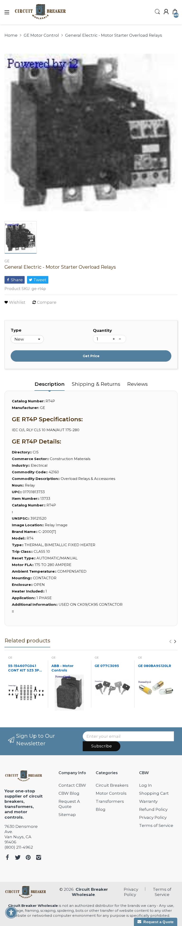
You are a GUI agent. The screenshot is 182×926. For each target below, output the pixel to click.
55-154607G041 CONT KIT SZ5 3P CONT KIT (23, 668)
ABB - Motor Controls (62, 668)
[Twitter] (18, 858)
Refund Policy (153, 809)
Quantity (102, 330)
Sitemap (67, 814)
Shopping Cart (154, 793)
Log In (145, 785)
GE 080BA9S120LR (154, 666)
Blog (100, 809)
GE (7, 261)
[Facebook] (7, 858)
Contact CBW (72, 785)
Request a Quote (157, 922)
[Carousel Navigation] (172, 641)
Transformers (110, 801)
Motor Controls (111, 793)
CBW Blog (69, 793)
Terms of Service (156, 825)
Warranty (148, 801)
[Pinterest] (28, 858)
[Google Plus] (38, 858)
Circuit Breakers (112, 785)
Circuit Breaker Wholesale (33, 905)
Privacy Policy (153, 817)
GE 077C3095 (107, 666)
